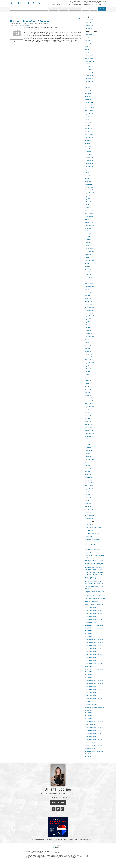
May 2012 (88, 418)
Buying (65, 4)
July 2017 (87, 289)
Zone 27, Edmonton (90, 710)
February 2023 (89, 131)
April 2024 (88, 96)
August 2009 (88, 492)
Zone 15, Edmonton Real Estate (94, 669)
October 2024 (89, 78)
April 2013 (88, 395)
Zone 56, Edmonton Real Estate (94, 730)
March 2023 (88, 128)
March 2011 (88, 451)
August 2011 (88, 436)
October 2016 (89, 313)
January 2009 (89, 512)
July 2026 (87, 40)
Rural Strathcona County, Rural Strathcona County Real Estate (94, 573)
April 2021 (88, 181)
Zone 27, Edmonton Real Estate (94, 713)
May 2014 (88, 371)
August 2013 (88, 386)
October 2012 (89, 404)
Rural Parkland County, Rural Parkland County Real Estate (93, 568)
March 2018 (88, 278)
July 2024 (87, 87)
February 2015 (89, 354)
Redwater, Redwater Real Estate (94, 560)
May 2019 (88, 237)
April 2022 (88, 152)
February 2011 (89, 454)
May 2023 (88, 125)
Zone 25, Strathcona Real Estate (94, 707)
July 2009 (87, 495)
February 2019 (89, 245)
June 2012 (88, 415)
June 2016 (88, 325)
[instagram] (62, 809)
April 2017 (88, 298)
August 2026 (88, 37)
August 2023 (88, 117)
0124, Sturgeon (89, 524)
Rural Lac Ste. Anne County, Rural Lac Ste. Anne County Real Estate (94, 564)
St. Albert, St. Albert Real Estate (94, 596)
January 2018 (89, 284)
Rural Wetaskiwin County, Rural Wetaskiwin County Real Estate (94, 582)
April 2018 (88, 275)
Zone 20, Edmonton (90, 686)
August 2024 (88, 84)
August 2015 (88, 339)
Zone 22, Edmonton (90, 695)
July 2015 (87, 342)
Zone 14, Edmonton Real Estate (94, 663)
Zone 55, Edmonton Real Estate (94, 727)
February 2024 (89, 102)
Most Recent (88, 35)
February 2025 (89, 73)
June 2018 (88, 269)
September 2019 (90, 225)
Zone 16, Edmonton (90, 672)
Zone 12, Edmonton (90, 651)
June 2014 (88, 369)
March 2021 (88, 184)
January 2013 (89, 398)
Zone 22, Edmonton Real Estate (94, 698)
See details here (28, 30)
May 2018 (88, 272)
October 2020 (89, 190)
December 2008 (89, 515)
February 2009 (89, 509)
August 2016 (88, 319)
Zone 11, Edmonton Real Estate (94, 648)
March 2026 (88, 49)
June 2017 (88, 292)
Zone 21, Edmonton (90, 692)
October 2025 (89, 58)
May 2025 (88, 67)
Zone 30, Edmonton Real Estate (94, 719)
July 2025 (87, 64)
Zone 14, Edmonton (90, 660)
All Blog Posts (89, 19)
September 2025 (90, 61)
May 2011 (88, 445)
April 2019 (88, 240)
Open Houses (89, 25)
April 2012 (88, 421)
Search (102, 9)
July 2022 (87, 143)
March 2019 (88, 243)
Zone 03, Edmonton (90, 616)
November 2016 (89, 310)
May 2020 (88, 204)
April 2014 (88, 374)
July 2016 (87, 322)
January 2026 (89, 55)
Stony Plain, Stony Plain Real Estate (95, 599)
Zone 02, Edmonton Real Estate (94, 613)
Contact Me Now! (58, 802)
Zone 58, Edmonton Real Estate (94, 739)
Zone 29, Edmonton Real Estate (94, 716)
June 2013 (88, 389)
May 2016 (88, 328)
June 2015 (88, 345)
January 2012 (89, 427)
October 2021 (89, 163)
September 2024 (90, 81)
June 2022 (88, 146)
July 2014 (87, 366)
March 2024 (88, 99)
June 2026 (88, 43)
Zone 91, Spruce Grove (91, 757)
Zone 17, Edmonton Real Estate (94, 678)
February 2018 (89, 281)
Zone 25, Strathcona (91, 704)
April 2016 (88, 330)
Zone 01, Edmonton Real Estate (94, 610)
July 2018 (87, 266)
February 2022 (89, 158)
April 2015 (88, 351)
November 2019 (89, 219)
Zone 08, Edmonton (90, 637)
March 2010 (88, 477)
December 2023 (89, 108)
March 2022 (88, 155)
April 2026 (88, 46)
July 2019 (87, 231)
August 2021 (88, 169)
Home (53, 4)
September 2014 (90, 363)
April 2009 (88, 503)
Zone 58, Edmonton (90, 736)
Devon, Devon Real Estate (92, 539)
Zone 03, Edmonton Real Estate (94, 619)
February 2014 (89, 377)
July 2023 (87, 120)
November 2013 (89, 380)
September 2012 (90, 407)
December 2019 (89, 216)
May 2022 (88, 149)
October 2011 (89, 430)
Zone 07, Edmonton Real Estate (94, 634)
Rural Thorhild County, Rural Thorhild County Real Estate (93, 578)
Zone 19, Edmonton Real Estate (94, 684)
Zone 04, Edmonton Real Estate (94, 625)
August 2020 (88, 196)
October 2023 (89, 111)
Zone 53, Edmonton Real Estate (94, 722)
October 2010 (89, 456)
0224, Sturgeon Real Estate (93, 527)
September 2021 (90, 166)
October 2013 (89, 383)
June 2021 (88, 175)
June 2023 (88, 122)
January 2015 (89, 357)
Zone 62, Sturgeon (90, 748)
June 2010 (88, 468)
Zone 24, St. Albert (90, 701)
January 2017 (89, 304)
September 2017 (90, 287)
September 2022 (90, 137)
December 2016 (89, 307)
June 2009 (88, 497)
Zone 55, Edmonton (90, 725)
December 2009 (89, 483)
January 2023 (89, 134)
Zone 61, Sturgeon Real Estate (94, 745)
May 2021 (88, 178)
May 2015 (88, 348)
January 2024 (89, 105)
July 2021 (87, 172)
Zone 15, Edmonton (90, 666)
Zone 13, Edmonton (90, 657)
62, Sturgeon (88, 536)
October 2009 (89, 486)
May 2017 (88, 295)
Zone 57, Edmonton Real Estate (94, 733)
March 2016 (88, 333)
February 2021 (89, 187)
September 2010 (90, 459)
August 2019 (88, 228)
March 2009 (88, 506)
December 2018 (89, 251)
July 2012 (87, 412)
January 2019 (89, 248)
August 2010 (88, 462)
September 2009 (90, 489)
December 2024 (89, 76)
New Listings (88, 22)
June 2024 (88, 90)
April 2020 (88, 207)
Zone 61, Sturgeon (90, 742)
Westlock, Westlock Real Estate (94, 604)
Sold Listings (88, 28)
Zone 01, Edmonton (90, 607)
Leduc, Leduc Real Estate (92, 552)
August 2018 (88, 263)
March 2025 (88, 70)
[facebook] (53, 809)
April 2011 (88, 448)
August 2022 (88, 140)
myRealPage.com (58, 847)
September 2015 (90, 336)
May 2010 (88, 471)
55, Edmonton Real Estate (92, 533)
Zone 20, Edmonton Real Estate (94, 689)
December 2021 (89, 161)
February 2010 (89, 480)
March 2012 (88, 424)
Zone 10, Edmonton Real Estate (94, 645)
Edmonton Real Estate (91, 545)
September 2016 (90, 316)
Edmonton (88, 542)
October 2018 (89, 257)
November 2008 (89, 518)
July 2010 (87, 465)
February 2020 (89, 210)
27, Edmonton (89, 530)
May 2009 (88, 500)
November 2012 (89, 401)
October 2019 (89, 222)
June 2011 (88, 442)
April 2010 (88, 474)
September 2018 (90, 260)
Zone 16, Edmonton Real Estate (94, 675)
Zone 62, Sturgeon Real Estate (94, 751)
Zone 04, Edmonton (90, 622)
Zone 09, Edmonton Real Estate (94, 643)
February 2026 (89, 52)
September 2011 (90, 433)
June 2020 (88, 202)
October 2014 (89, 360)
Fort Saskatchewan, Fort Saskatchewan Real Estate (92, 548)
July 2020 (87, 199)
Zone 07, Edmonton (90, 631)
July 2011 (87, 439)
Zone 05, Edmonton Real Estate (94, 628)
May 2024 (88, 93)
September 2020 (90, 193)
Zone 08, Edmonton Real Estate (94, 640)
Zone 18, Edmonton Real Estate (94, 681)
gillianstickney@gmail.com (84, 839)
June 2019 (88, 234)
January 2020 (89, 213)
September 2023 (90, 114)
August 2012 (88, 410)
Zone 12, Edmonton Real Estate (22, 25)
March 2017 (88, 301)
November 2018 (89, 254)
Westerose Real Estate (91, 601)
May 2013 (88, 392)
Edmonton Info (77, 4)
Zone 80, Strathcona (91, 754)
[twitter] (58, 809)
